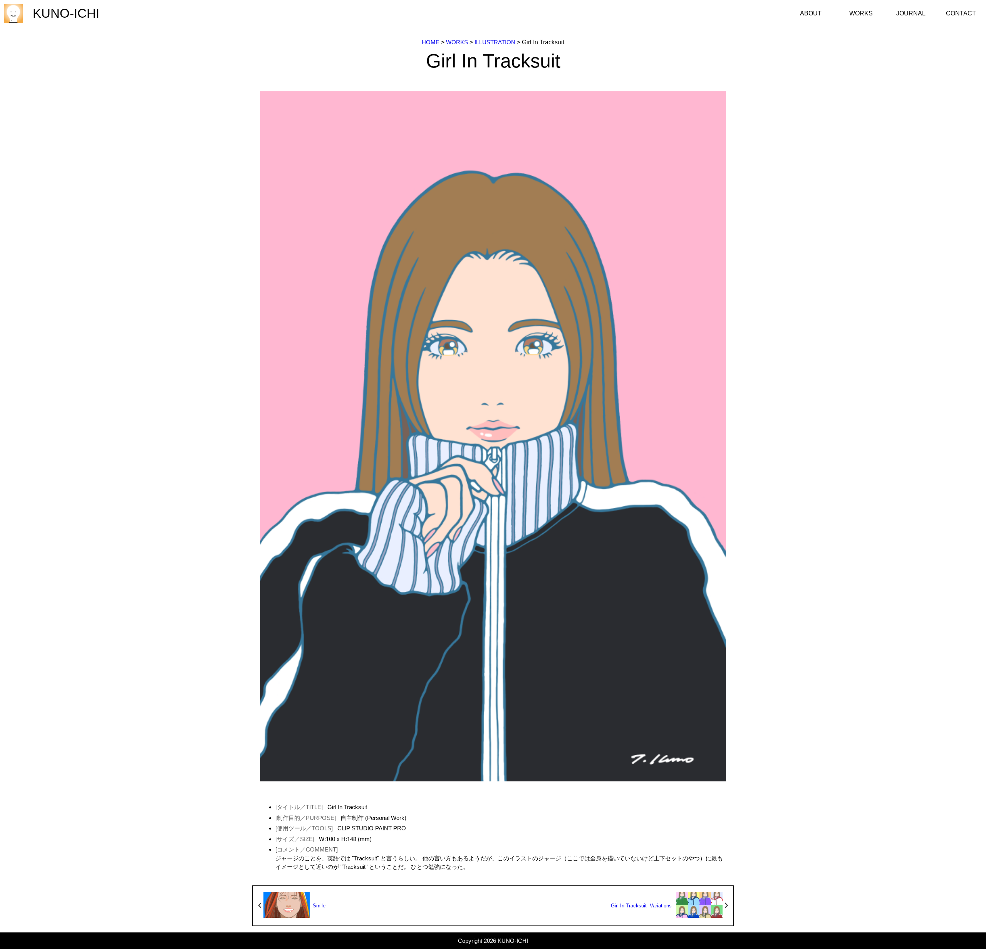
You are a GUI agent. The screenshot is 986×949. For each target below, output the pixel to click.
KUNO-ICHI (66, 13)
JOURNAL (911, 13)
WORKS (861, 13)
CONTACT (961, 13)
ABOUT (811, 13)
